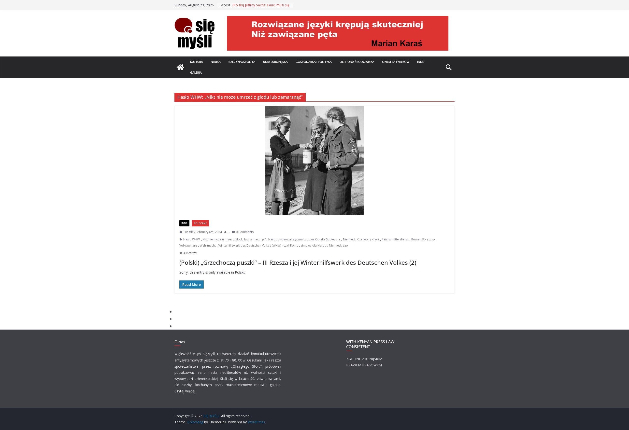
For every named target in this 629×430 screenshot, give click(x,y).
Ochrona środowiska (357, 62)
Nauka (216, 62)
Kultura (196, 62)
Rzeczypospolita (242, 62)
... (229, 232)
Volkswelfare (188, 245)
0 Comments (245, 232)
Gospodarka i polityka (314, 62)
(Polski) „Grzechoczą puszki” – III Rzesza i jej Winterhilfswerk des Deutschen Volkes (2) (297, 262)
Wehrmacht (208, 245)
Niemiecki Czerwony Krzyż (361, 239)
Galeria (196, 72)
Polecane (200, 223)
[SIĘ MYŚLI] (180, 67)
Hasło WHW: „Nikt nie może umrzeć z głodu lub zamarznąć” (224, 239)
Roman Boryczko (423, 239)
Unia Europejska (275, 62)
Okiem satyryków (395, 62)
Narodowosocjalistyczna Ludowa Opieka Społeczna (304, 239)
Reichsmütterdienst (395, 239)
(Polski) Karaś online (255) (253, 3)
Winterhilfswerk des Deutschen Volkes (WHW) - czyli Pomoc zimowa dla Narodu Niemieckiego (283, 245)
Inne (420, 62)
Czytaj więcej (184, 391)
